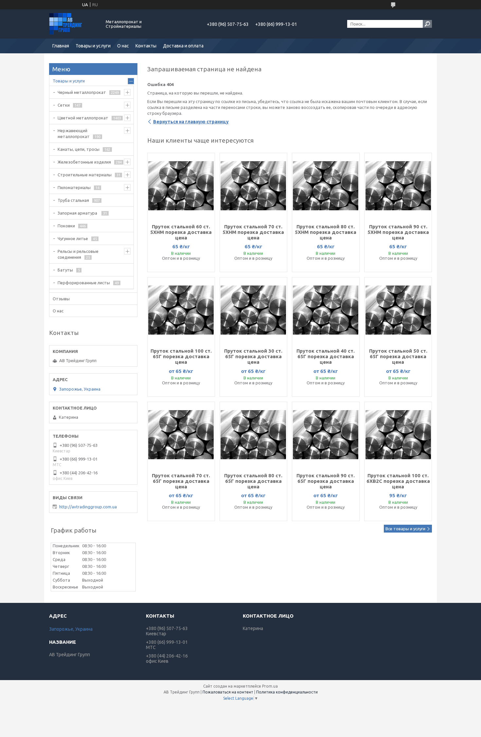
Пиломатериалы (74, 187)
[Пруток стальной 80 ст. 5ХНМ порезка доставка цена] (325, 186)
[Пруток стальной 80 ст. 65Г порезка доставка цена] (253, 434)
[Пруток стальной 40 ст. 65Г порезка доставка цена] (325, 310)
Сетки (64, 105)
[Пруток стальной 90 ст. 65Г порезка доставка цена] (325, 434)
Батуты (65, 270)
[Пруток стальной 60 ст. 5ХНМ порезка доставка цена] (181, 186)
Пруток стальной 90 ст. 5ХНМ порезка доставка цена (398, 232)
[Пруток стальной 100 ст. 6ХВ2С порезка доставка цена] (398, 434)
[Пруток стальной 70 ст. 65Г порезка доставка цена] (181, 434)
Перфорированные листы (84, 282)
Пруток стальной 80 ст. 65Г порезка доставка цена (253, 481)
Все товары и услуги (405, 528)
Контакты (145, 45)
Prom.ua (270, 686)
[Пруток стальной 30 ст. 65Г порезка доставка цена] (253, 310)
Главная (60, 45)
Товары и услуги (93, 45)
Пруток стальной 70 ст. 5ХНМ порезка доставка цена (253, 232)
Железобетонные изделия (84, 162)
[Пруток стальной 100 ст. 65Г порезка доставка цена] (181, 310)
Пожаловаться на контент (228, 692)
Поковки (66, 225)
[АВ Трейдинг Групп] (73, 23)
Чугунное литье (73, 238)
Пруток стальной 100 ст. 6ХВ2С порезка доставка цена (398, 481)
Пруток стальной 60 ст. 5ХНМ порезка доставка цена (181, 232)
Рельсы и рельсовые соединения (78, 254)
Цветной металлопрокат (83, 117)
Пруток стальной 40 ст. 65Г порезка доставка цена (325, 356)
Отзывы (61, 298)
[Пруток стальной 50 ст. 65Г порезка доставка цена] (398, 310)
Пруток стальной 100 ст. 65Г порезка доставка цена (181, 356)
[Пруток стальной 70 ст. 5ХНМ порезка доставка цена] (253, 186)
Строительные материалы (85, 174)
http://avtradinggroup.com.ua (88, 506)
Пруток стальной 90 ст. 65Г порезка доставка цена (325, 481)
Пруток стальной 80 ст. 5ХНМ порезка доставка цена (325, 232)
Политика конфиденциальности (287, 692)
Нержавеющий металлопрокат (74, 133)
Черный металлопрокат (82, 92)
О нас (123, 45)
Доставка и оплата (183, 45)
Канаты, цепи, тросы (78, 149)
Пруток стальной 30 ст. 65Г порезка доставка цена (253, 356)
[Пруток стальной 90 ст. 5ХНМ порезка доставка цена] (398, 186)
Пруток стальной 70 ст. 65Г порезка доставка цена (181, 481)
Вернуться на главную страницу (191, 121)
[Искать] (427, 24)
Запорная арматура (78, 213)
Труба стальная (73, 200)
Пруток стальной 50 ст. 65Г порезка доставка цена (398, 356)
